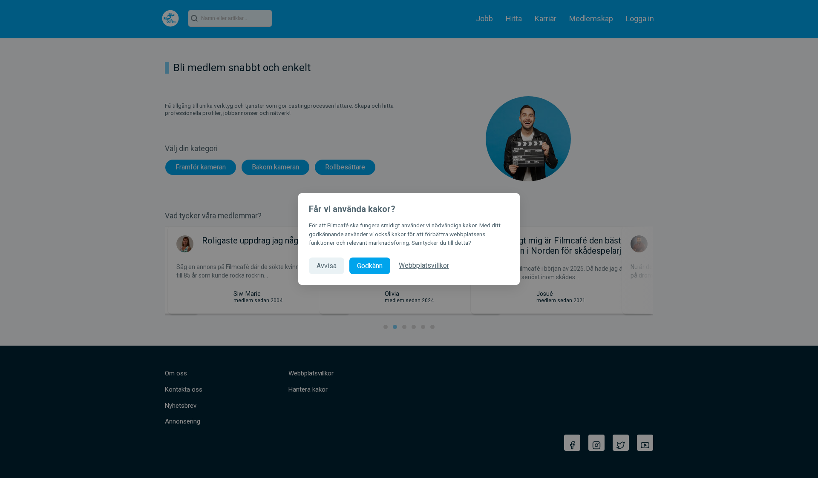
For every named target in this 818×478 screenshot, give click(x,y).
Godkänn (370, 266)
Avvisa (327, 266)
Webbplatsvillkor (424, 265)
